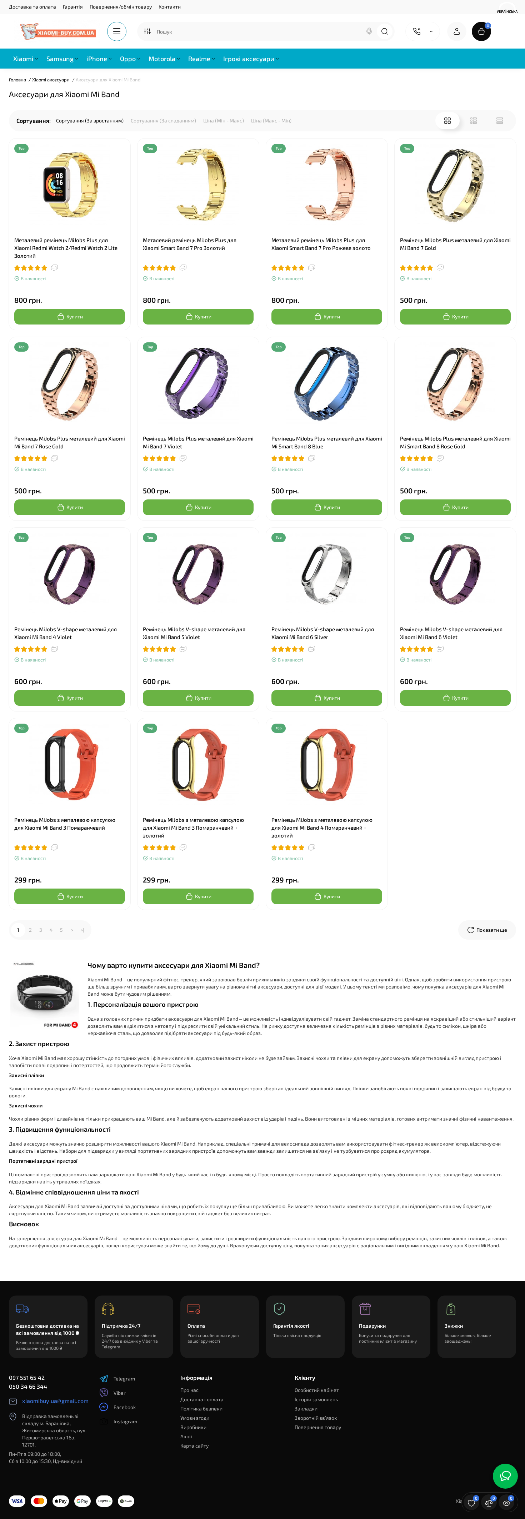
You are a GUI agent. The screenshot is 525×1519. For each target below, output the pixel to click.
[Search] (369, 31)
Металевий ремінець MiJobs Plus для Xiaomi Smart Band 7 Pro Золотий (189, 244)
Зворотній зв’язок (316, 1418)
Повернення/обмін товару (121, 7)
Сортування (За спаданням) (163, 120)
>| (82, 930)
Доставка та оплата (32, 7)
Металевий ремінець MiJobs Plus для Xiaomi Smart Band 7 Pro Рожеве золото (321, 244)
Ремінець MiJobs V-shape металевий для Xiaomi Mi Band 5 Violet (194, 633)
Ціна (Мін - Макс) (223, 120)
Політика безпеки (201, 1408)
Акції (186, 1436)
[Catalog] (116, 31)
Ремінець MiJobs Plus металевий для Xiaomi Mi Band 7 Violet (198, 442)
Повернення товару (318, 1427)
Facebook (125, 1407)
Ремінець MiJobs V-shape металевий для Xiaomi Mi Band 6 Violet (451, 633)
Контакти (170, 7)
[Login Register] (456, 31)
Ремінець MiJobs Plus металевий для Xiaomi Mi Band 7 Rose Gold (69, 442)
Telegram (124, 1378)
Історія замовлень (316, 1399)
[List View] (473, 120)
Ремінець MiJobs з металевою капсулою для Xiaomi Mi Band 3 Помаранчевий (64, 823)
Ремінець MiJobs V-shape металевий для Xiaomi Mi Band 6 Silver (322, 633)
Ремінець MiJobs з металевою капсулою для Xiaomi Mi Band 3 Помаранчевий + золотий (193, 827)
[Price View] (500, 120)
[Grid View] (447, 120)
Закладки (306, 1408)
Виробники (193, 1427)
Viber (120, 1393)
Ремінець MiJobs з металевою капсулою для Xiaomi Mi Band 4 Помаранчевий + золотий (321, 827)
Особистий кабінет (317, 1390)
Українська (507, 11)
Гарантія (73, 7)
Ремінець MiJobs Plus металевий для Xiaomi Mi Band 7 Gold (455, 244)
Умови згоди (194, 1418)
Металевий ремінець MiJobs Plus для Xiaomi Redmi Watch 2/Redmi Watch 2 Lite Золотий (66, 248)
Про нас (189, 1390)
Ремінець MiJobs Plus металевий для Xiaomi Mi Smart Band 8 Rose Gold (455, 442)
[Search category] (147, 31)
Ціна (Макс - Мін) (271, 120)
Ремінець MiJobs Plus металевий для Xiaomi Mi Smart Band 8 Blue (326, 442)
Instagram (125, 1421)
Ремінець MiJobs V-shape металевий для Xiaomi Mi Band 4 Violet (65, 633)
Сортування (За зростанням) (90, 120)
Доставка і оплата (202, 1399)
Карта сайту (194, 1446)
